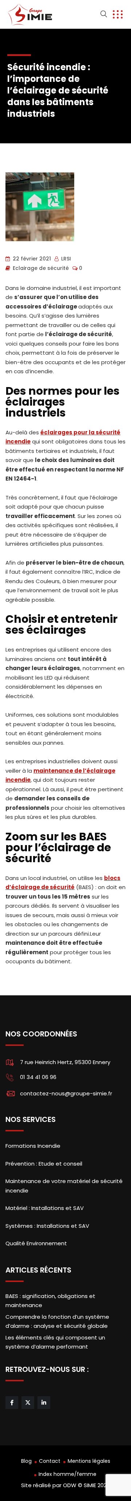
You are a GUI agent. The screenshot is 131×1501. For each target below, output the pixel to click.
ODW (69, 1485)
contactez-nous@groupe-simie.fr (66, 1093)
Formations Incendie (32, 1146)
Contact (49, 1461)
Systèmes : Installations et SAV (47, 1226)
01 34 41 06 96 (38, 1077)
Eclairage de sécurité (41, 268)
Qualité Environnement (36, 1243)
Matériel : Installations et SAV (44, 1208)
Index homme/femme (67, 1474)
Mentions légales (89, 1461)
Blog (26, 1461)
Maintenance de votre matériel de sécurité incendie (64, 1185)
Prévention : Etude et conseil (43, 1163)
